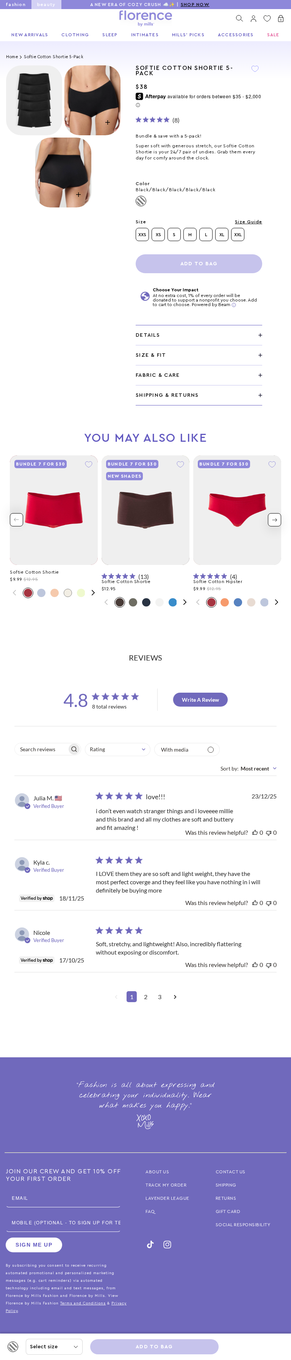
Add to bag (199, 263)
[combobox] (117, 749)
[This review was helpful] (255, 832)
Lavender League (167, 1198)
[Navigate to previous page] (116, 999)
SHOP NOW (195, 4)
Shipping (226, 1185)
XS (158, 234)
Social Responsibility (243, 1224)
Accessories (236, 34)
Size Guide (248, 222)
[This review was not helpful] (268, 832)
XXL (238, 234)
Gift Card (228, 1211)
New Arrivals (29, 34)
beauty (46, 4)
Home (12, 57)
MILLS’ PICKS (188, 34)
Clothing (75, 34)
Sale (273, 34)
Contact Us (231, 1172)
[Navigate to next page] (175, 999)
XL (221, 234)
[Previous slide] (16, 519)
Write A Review (200, 699)
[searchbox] (41, 749)
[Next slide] (274, 519)
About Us (157, 1172)
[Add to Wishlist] (255, 73)
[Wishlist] (267, 18)
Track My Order (166, 1185)
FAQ (150, 1211)
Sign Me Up (34, 1245)
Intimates (145, 34)
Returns (226, 1198)
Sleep (109, 34)
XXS (142, 234)
